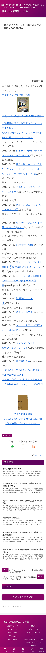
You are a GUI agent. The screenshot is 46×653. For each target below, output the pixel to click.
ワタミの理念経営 (23, 414)
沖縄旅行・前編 (24, 244)
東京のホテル (12, 629)
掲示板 (33, 626)
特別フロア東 (34, 629)
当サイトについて (33, 633)
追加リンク (8, 435)
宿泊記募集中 (12, 640)
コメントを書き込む (23, 597)
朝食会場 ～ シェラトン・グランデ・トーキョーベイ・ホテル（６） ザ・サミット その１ (22, 169)
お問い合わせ (12, 636)
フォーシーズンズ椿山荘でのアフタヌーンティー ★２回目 (22, 280)
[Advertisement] (23, 54)
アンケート (33, 636)
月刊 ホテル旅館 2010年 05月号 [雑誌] (23, 116)
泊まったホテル (24, 312)
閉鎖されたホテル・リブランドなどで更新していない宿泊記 (34, 642)
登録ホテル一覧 (12, 626)
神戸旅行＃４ (23, 361)
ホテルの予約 (12, 633)
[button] (41, 449)
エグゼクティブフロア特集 (16, 95)
